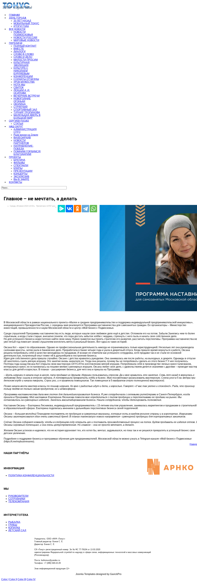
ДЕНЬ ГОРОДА (17, 17)
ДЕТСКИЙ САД (17, 530)
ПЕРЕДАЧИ (15, 43)
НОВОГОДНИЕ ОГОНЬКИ (22, 100)
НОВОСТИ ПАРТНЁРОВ (21, 141)
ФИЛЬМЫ (19, 162)
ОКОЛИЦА (20, 104)
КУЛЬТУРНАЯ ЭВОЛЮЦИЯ (22, 64)
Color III (22, 579)
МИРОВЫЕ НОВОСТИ (26, 40)
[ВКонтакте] (69, 208)
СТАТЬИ (18, 123)
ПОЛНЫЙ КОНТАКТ (25, 46)
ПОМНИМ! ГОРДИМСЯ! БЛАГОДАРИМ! (27, 153)
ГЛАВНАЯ (14, 15)
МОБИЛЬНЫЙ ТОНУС (26, 23)
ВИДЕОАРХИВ (22, 137)
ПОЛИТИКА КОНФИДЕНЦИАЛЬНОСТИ (31, 475)
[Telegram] (85, 208)
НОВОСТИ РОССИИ (25, 37)
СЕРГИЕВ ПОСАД (19, 120)
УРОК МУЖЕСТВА (24, 82)
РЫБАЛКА (14, 522)
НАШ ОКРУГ (16, 126)
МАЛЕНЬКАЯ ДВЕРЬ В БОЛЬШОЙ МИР (27, 116)
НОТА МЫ (19, 84)
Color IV (31, 579)
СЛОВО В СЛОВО (24, 54)
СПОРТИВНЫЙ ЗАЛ (25, 109)
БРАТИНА (19, 160)
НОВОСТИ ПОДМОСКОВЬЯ (23, 33)
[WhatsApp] (93, 208)
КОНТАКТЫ (15, 182)
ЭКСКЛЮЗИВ (21, 176)
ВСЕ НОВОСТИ (17, 29)
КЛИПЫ (18, 168)
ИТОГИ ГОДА (21, 26)
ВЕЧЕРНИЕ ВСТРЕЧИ (27, 95)
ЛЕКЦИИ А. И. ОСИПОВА (22, 91)
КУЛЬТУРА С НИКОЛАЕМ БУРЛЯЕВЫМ (21, 71)
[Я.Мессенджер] (61, 208)
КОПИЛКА (14, 527)
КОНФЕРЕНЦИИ (23, 76)
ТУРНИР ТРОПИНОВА (27, 112)
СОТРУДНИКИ (16, 498)
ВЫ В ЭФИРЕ (21, 179)
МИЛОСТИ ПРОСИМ (26, 59)
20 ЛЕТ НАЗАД (22, 20)
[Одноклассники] (77, 208)
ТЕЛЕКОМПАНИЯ (18, 501)
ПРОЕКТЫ (15, 157)
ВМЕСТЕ (19, 48)
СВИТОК (19, 87)
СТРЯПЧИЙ (21, 107)
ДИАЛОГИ (20, 51)
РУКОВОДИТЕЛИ (18, 496)
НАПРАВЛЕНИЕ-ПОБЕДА (23, 147)
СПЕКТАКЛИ (21, 165)
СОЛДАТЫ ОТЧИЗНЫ (26, 79)
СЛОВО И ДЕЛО (23, 57)
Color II (13, 579)
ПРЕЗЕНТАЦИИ (23, 171)
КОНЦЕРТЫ (20, 173)
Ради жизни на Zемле (26, 135)
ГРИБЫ (12, 525)
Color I (4, 579)
